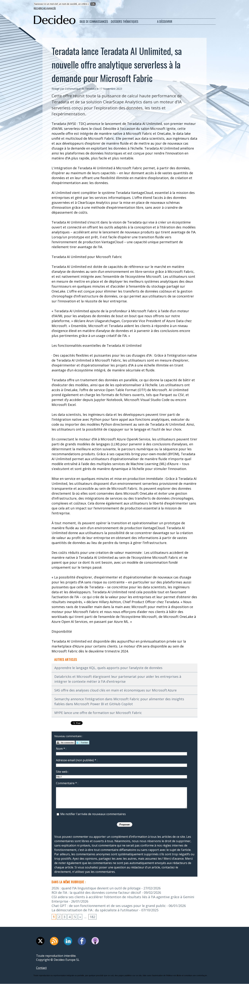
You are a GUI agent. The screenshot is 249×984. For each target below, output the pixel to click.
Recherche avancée (45, 8)
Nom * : (61, 749)
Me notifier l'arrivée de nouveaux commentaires (93, 814)
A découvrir (164, 21)
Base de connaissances (94, 21)
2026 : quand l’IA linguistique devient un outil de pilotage (96, 888)
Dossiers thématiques (124, 21)
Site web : (62, 772)
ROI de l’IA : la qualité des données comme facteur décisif (96, 892)
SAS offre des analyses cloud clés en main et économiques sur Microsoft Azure (115, 690)
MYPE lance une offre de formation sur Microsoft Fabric (98, 712)
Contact (41, 968)
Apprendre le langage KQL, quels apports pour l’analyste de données (108, 668)
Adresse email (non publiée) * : (77, 760)
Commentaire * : (67, 783)
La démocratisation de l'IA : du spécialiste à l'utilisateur (95, 910)
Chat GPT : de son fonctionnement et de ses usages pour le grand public (109, 905)
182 (92, 917)
